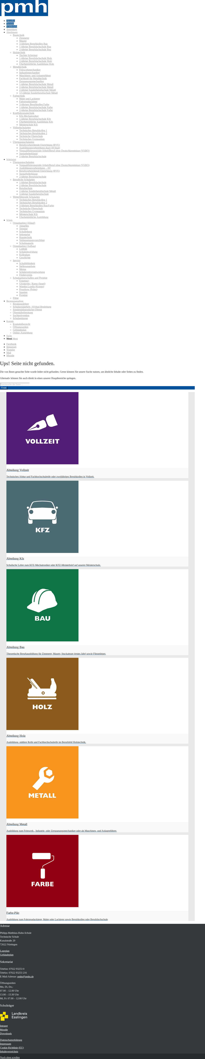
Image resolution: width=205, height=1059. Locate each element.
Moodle (4, 1029)
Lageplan (4, 951)
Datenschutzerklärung (11, 1040)
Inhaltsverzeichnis (9, 1051)
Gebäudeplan (6, 954)
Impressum (5, 1043)
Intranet (4, 1025)
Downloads (6, 1033)
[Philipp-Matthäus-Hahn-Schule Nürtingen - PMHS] (24, 15)
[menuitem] (100, 20)
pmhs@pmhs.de (25, 976)
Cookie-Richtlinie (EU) (12, 1047)
